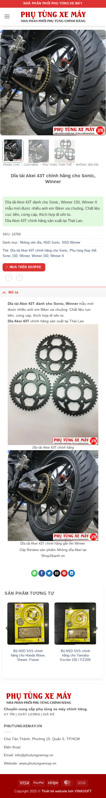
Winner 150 (40, 256)
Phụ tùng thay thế (57, 164)
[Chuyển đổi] (4, 292)
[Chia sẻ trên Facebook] (41, 573)
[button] (7, 16)
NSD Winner (71, 242)
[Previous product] (19, 277)
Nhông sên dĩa (87, 164)
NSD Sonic (51, 242)
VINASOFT (83, 791)
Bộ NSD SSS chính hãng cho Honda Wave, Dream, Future (28, 655)
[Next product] (8, 277)
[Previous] (8, 82)
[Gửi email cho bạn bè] (56, 573)
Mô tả (13, 292)
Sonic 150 (10, 256)
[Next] (97, 82)
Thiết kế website (54, 791)
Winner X (57, 256)
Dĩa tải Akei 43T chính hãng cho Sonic (39, 250)
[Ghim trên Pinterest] (64, 573)
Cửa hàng (31, 164)
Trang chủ (11, 164)
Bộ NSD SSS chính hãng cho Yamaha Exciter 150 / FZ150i (75, 655)
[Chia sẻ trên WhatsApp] (34, 573)
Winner (25, 256)
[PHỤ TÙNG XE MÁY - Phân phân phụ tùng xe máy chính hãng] (53, 17)
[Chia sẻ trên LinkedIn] (71, 573)
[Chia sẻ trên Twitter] (49, 573)
